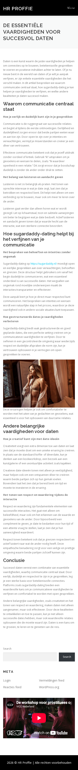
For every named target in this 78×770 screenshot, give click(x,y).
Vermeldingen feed (51, 680)
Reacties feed (12, 687)
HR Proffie (18, 8)
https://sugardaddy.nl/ (44, 263)
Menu (71, 8)
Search (7, 648)
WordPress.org (49, 687)
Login (7, 680)
